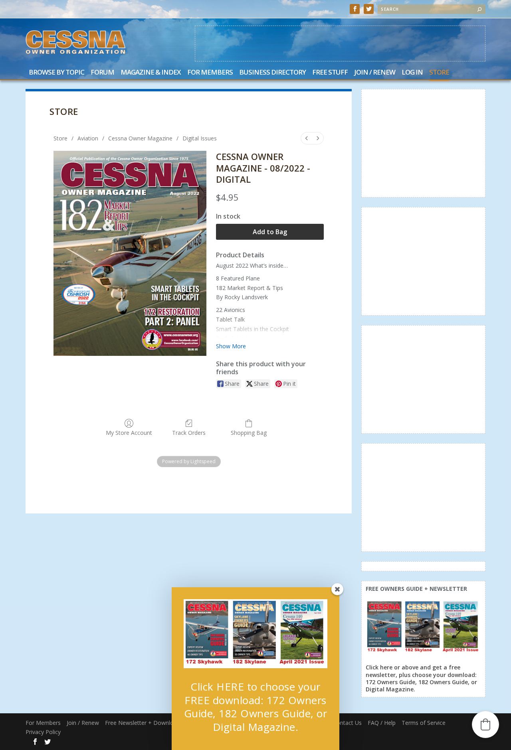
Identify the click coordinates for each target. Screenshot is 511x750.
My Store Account (129, 432)
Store (439, 73)
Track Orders (189, 432)
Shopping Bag (249, 432)
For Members (210, 73)
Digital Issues (199, 138)
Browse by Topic (56, 73)
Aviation (87, 138)
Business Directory (272, 73)
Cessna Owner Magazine (140, 138)
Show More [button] (231, 346)
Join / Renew (374, 73)
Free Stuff (330, 73)
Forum (102, 73)
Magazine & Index (151, 73)
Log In (412, 73)
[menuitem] (306, 138)
